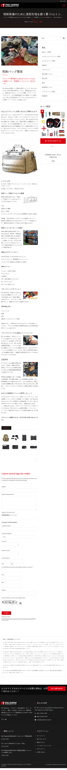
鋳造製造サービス (47, 87)
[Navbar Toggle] (64, 5)
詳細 (53, 161)
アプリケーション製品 (48, 91)
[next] (36, 459)
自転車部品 (15, 670)
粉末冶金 (44, 78)
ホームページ (41, 736)
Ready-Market (62, 764)
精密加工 (44, 65)
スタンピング (46, 69)
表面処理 (44, 96)
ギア (31, 670)
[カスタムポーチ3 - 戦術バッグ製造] (24, 447)
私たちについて (41, 739)
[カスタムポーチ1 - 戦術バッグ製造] (24, 438)
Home (26, 21)
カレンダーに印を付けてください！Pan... (13, 743)
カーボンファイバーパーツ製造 (51, 56)
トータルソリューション (44, 745)
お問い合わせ (12, 672)
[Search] (64, 38)
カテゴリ (31, 21)
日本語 (64, 1)
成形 (56, 670)
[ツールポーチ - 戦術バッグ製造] (15, 438)
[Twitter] (3, 719)
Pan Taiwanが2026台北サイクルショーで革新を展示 (16, 736)
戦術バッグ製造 (38, 21)
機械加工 (37, 670)
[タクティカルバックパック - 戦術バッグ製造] (6, 438)
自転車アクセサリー (22, 670)
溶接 (33, 670)
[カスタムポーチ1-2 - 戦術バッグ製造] (6, 447)
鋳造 (53, 670)
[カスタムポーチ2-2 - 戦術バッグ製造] (15, 447)
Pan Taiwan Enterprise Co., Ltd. (18, 764)
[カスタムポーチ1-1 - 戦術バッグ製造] (33, 438)
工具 (28, 670)
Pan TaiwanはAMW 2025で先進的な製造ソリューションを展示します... (16, 751)
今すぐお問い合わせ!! (57, 688)
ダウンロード (41, 749)
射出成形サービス (47, 74)
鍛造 (43, 83)
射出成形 (41, 670)
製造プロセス (41, 742)
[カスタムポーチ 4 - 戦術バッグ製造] (33, 447)
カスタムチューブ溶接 (48, 61)
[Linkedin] (5, 719)
